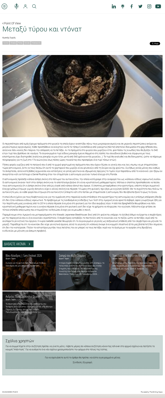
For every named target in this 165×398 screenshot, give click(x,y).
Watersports (36, 43)
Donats (27, 43)
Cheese (13, 43)
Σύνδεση (77, 362)
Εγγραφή (87, 362)
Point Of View (12, 23)
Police (20, 43)
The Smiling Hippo (156, 392)
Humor (5, 43)
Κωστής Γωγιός (9, 37)
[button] (14, 96)
